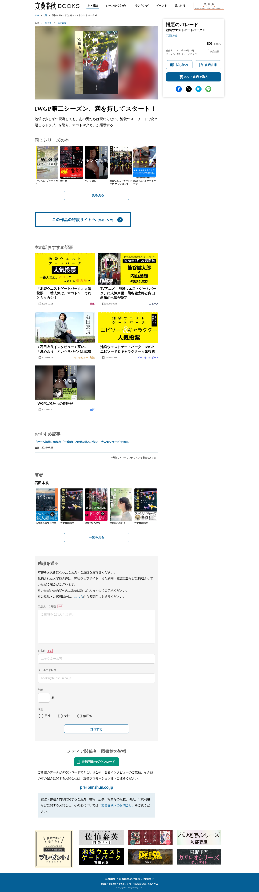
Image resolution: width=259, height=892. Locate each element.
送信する (96, 729)
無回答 (87, 716)
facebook (179, 89)
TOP (37, 15)
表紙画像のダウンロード (98, 761)
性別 (40, 709)
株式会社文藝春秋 (108, 884)
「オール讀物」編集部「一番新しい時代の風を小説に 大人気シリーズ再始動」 (82, 442)
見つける (180, 5)
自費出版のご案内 (129, 879)
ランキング (141, 5)
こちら (78, 596)
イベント (161, 5)
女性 (67, 716)
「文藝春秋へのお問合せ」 (116, 805)
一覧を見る (96, 195)
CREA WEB (153, 884)
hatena (198, 89)
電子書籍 (62, 23)
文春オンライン (125, 884)
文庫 (45, 15)
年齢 (40, 690)
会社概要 (110, 879)
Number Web (140, 884)
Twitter (189, 89)
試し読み (182, 65)
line (208, 89)
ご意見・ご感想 (47, 606)
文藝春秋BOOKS (57, 5)
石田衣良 (172, 36)
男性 (48, 716)
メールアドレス (47, 670)
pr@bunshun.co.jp (96, 787)
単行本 (48, 23)
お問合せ (148, 879)
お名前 (42, 650)
